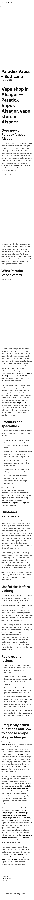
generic (4, 68)
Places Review (7, 2)
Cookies (6, 876)
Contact (5, 880)
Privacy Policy (7, 878)
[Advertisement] (17, 35)
